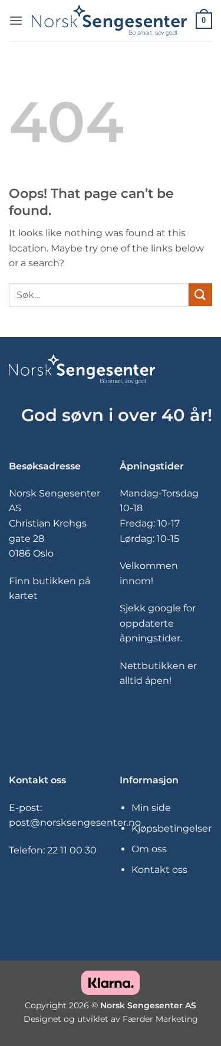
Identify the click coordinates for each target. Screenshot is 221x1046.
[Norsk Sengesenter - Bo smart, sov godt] (109, 21)
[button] (16, 20)
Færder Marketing (160, 1019)
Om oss (149, 849)
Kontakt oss (159, 869)
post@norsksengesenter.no (75, 822)
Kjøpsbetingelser (171, 828)
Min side (151, 807)
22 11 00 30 (72, 850)
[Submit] (200, 294)
